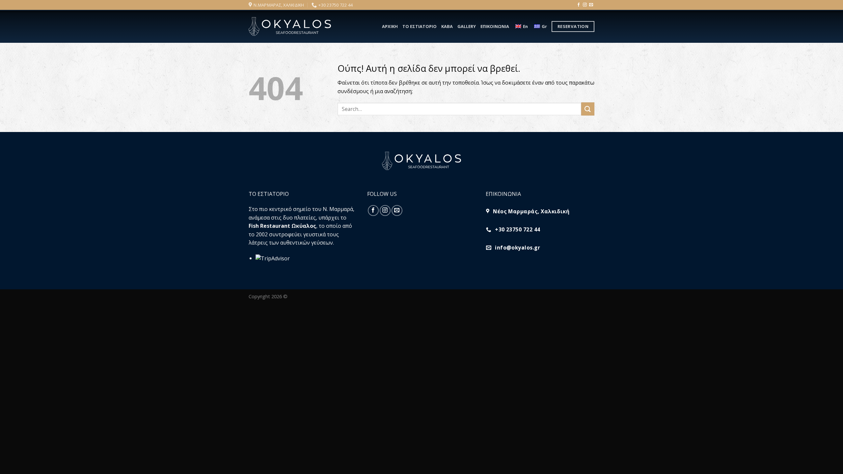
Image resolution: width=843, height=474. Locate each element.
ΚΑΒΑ (447, 26)
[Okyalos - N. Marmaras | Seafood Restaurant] (290, 26)
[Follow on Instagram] (585, 5)
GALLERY (466, 26)
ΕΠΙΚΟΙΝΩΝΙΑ (494, 26)
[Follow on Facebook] (579, 5)
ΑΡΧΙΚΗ (390, 26)
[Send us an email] (591, 5)
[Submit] (587, 108)
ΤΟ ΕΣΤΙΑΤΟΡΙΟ (419, 26)
